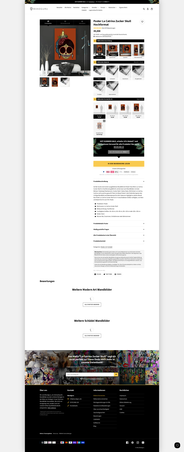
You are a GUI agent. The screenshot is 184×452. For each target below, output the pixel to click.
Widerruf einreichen (99, 396)
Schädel (110, 247)
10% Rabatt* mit (102, 2)
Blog (94, 426)
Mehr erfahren (52, 408)
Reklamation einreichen (100, 399)
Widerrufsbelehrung (125, 402)
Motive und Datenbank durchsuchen (93, 379)
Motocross (55, 433)
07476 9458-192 (74, 402)
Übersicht (136, 62)
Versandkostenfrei (107, 34)
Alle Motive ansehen (92, 304)
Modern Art (104, 247)
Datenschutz (123, 399)
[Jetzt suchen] (116, 374)
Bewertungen (97, 416)
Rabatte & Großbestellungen (101, 406)
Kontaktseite (74, 406)
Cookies (122, 413)
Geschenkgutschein (99, 413)
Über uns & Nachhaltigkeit (101, 409)
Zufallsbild (96, 419)
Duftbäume (96, 423)
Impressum (123, 396)
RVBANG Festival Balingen (65, 433)
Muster (141, 62)
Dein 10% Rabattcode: (118, 152)
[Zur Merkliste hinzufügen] (142, 22)
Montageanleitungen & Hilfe (101, 402)
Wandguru (141, 447)
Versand (122, 406)
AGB (121, 409)
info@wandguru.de (75, 399)
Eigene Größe (140, 99)
